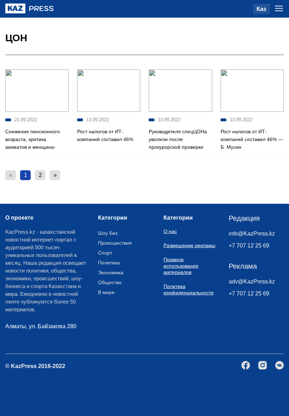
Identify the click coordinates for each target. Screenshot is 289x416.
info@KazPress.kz (252, 234)
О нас (170, 231)
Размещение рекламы (189, 245)
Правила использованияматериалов (181, 266)
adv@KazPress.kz (252, 282)
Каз (261, 9)
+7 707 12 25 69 (249, 246)
